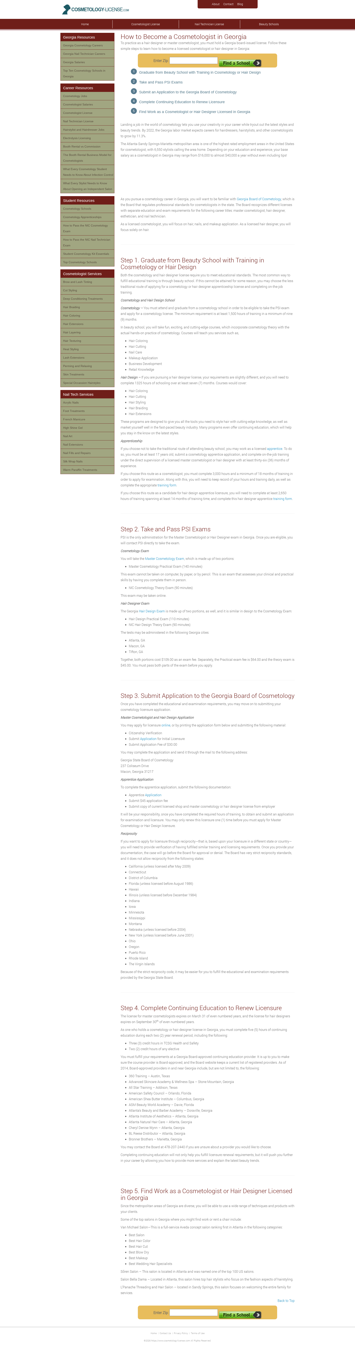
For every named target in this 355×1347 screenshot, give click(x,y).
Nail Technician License (209, 24)
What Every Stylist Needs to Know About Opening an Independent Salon (87, 186)
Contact (228, 4)
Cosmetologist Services (82, 274)
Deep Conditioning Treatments (83, 298)
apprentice (274, 448)
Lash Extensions (73, 357)
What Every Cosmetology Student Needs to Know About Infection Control (88, 171)
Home (85, 24)
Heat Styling (71, 349)
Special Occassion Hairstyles (81, 382)
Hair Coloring (71, 315)
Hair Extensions (73, 324)
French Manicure (74, 419)
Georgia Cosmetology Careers (83, 45)
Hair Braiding (71, 307)
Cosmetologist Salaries (78, 104)
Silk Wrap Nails (73, 461)
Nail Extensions (73, 444)
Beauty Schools (269, 24)
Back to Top (286, 1300)
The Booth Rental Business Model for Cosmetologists (87, 157)
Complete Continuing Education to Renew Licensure (182, 102)
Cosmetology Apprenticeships (82, 217)
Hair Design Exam (152, 611)
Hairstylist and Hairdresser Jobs (83, 129)
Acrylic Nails (71, 402)
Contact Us (165, 1333)
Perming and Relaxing (77, 366)
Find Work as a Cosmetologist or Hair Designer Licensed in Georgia (194, 112)
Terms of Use (198, 1333)
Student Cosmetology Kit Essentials (86, 253)
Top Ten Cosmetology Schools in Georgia (84, 73)
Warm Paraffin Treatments (80, 469)
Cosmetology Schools (77, 208)
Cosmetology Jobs (75, 96)
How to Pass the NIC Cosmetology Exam (85, 228)
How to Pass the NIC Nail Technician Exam (86, 242)
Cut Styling (70, 290)
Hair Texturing (72, 340)
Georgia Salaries (74, 62)
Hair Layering (72, 332)
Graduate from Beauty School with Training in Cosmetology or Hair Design (200, 72)
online (165, 725)
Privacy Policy (181, 1333)
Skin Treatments (73, 374)
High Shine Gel (73, 427)
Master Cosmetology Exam (164, 558)
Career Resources (78, 88)
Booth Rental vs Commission (81, 146)
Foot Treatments (74, 411)
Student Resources (79, 201)
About (216, 4)
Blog (240, 4)
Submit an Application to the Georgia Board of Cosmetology (188, 92)
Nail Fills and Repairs (77, 453)
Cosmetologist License (145, 24)
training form (167, 485)
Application (148, 738)
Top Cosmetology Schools (80, 262)
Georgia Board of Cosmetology (259, 199)
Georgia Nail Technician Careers (84, 53)
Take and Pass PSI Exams (161, 82)
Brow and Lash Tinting (77, 282)
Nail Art (67, 436)
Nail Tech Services (78, 394)
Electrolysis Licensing (77, 138)
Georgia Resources (79, 37)
